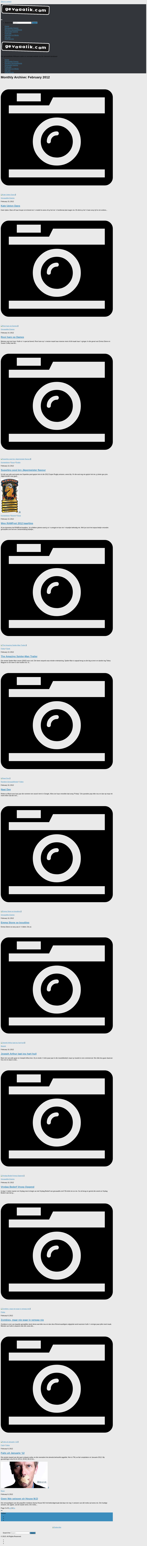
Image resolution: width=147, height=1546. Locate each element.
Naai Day (6, 789)
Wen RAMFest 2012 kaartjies (17, 523)
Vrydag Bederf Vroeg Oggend (17, 1186)
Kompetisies (5, 462)
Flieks (3, 649)
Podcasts (8, 33)
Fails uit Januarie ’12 (12, 1453)
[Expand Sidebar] (1, 1510)
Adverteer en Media (12, 35)
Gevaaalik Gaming (11, 32)
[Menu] (1, 19)
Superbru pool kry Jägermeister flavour (23, 470)
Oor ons (7, 37)
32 (20, 512)
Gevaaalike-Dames (7, 198)
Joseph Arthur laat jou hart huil (19, 1053)
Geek (8, 649)
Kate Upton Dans (10, 205)
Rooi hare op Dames (12, 337)
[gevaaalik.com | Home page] (73, 10)
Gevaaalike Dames (11, 28)
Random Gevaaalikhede (13, 30)
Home (7, 26)
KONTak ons (9, 39)
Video (21, 782)
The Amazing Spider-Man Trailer (19, 656)
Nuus (13, 462)
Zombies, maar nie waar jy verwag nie (22, 1320)
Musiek (13, 515)
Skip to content (6, 2)
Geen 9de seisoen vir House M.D (19, 1498)
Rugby (18, 462)
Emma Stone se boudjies (15, 922)
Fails (2, 1445)
